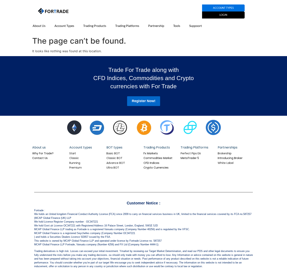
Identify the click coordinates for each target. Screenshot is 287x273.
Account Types (64, 25)
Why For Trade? (42, 153)
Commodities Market (158, 158)
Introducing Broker (230, 158)
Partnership (156, 25)
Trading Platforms (127, 25)
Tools (176, 25)
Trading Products (94, 25)
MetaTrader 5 (190, 158)
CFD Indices (151, 163)
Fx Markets (151, 153)
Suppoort (195, 25)
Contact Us (40, 158)
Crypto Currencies (156, 168)
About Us (39, 25)
